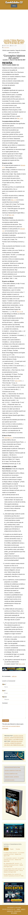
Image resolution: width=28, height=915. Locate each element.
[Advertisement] (14, 25)
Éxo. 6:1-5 (19, 311)
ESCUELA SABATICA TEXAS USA (13, 770)
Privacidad (17, 911)
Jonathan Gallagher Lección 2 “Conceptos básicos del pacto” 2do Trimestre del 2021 (14, 743)
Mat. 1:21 (19, 118)
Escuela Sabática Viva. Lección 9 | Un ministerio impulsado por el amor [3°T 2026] (13, 874)
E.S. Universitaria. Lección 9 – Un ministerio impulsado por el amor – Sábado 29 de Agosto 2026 (14, 859)
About (23, 909)
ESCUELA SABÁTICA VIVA (11, 773)
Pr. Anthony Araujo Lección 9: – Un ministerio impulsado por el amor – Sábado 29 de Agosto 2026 (14, 854)
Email (4, 690)
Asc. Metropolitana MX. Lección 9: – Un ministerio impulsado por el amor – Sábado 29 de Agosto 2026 (13, 865)
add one (14, 676)
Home (18, 909)
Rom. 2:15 (21, 664)
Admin (14, 913)
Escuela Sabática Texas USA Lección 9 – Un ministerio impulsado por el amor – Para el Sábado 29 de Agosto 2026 (14, 870)
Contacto (10, 911)
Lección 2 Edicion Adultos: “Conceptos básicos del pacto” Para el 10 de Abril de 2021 (13, 737)
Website (4, 697)
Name (4, 684)
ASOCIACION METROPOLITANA (12, 767)
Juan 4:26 (17, 381)
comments (6, 47)
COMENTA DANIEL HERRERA (12, 777)
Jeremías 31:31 (8, 438)
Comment (5, 703)
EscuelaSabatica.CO (14, 2)
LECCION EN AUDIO (9, 780)
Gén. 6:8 (11, 215)
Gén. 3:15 (14, 200)
